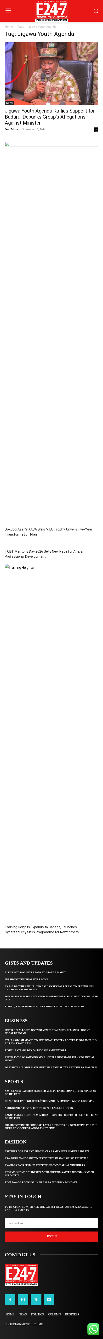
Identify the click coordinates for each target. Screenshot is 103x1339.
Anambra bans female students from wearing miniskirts (45, 1165)
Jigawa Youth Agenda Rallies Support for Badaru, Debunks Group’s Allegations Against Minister (50, 117)
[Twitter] (36, 1299)
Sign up (51, 1236)
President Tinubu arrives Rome (26, 979)
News (9, 102)
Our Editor (11, 129)
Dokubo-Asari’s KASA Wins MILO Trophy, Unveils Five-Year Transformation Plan (48, 531)
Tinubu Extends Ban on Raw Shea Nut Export (35, 1050)
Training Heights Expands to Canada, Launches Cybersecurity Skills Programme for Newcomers (42, 929)
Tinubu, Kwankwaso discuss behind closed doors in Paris (45, 1006)
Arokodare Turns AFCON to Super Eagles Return (39, 1108)
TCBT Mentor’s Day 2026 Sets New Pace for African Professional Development (45, 553)
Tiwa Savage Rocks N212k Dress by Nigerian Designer (41, 1182)
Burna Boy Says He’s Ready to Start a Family (35, 972)
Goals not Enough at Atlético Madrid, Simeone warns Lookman (49, 1101)
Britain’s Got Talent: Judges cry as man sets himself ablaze (47, 1151)
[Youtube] (49, 1299)
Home (9, 27)
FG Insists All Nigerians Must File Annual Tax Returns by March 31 (51, 1067)
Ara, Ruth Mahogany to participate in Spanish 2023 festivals (46, 1158)
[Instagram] (23, 1299)
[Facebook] (10, 1299)
